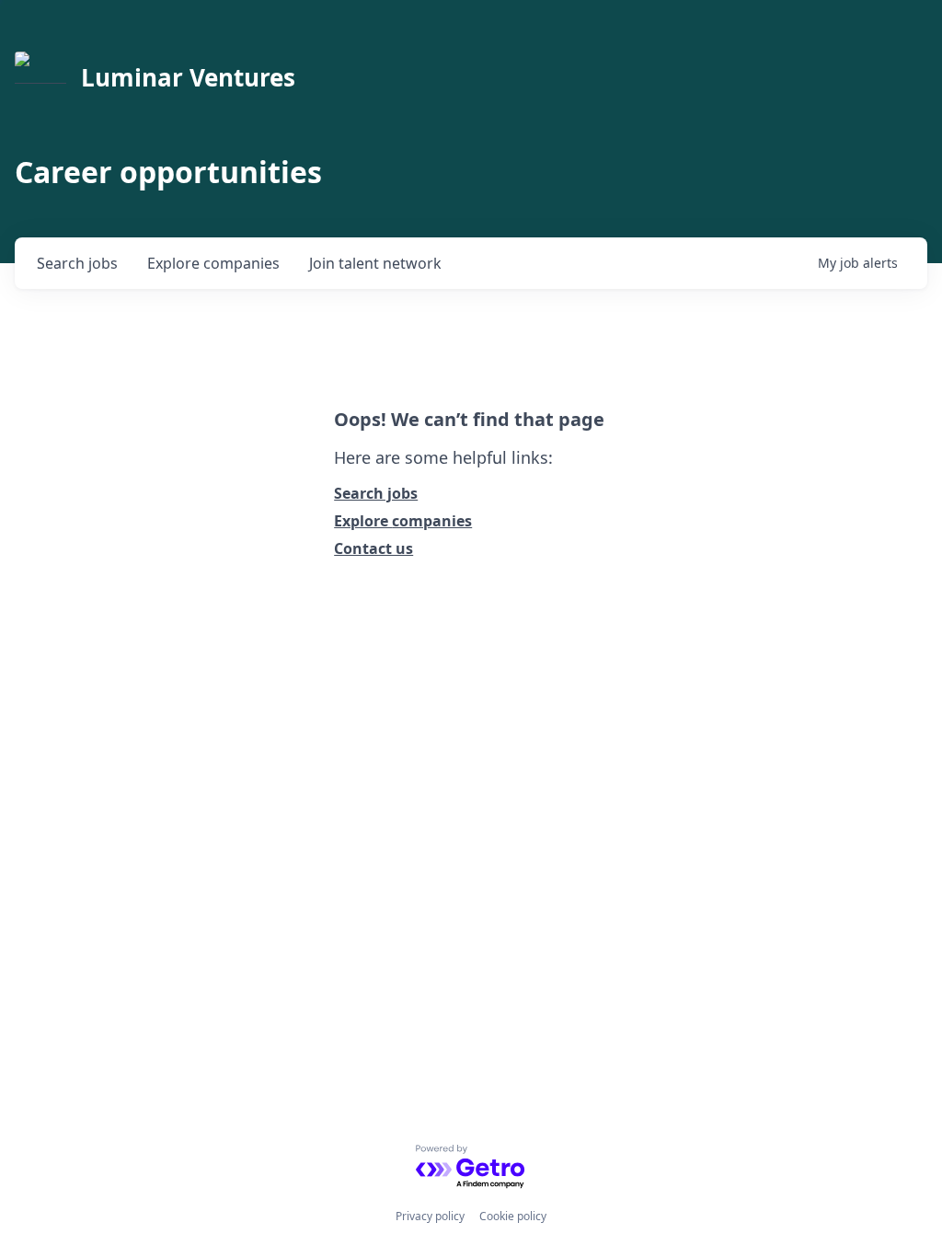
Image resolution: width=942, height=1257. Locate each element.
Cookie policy (512, 1216)
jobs (77, 263)
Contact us (373, 548)
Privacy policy (430, 1216)
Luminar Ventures (188, 77)
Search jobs (376, 493)
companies (213, 263)
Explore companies (403, 521)
